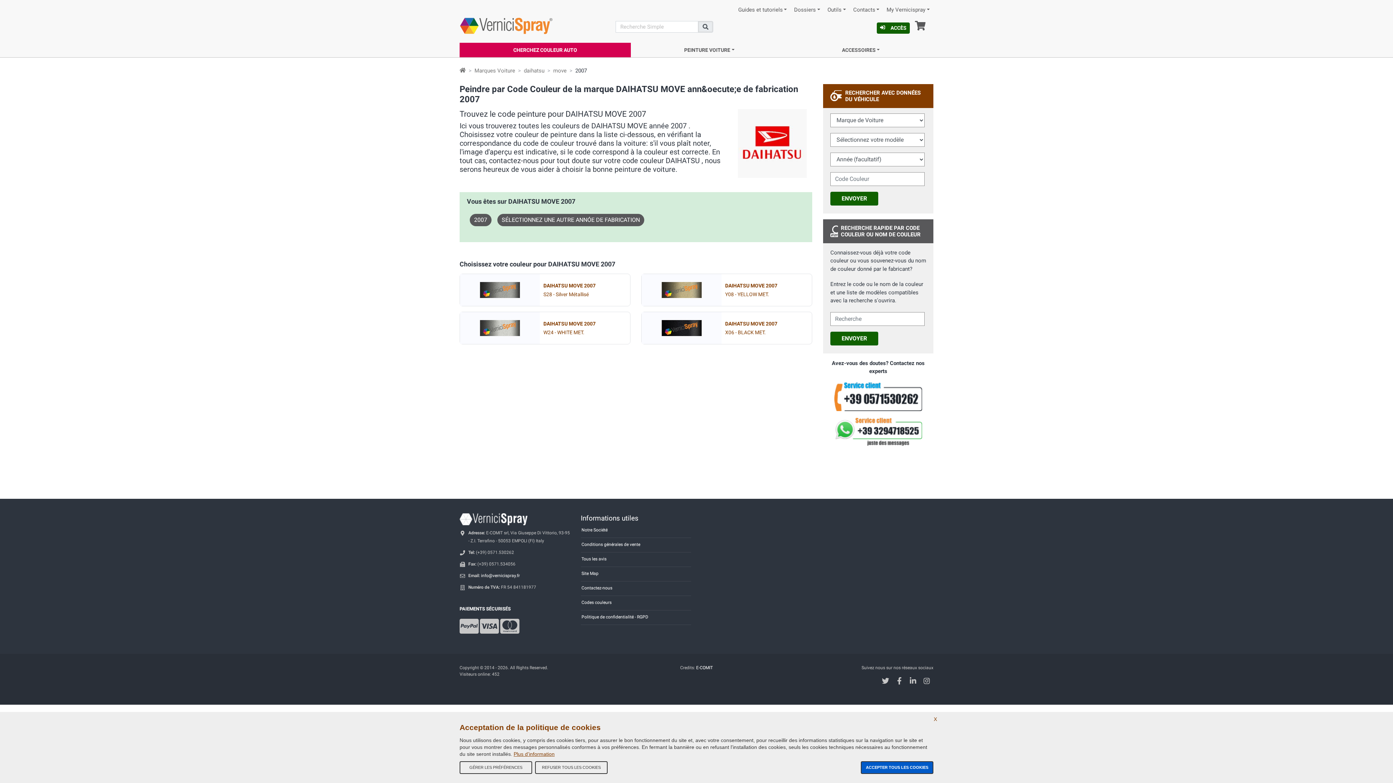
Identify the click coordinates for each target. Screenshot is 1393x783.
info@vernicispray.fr (500, 575)
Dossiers (805, 10)
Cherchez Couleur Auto (545, 50)
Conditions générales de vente (611, 544)
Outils (834, 10)
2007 (480, 219)
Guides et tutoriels (760, 10)
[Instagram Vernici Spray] (927, 681)
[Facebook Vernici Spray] (899, 681)
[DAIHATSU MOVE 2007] (500, 290)
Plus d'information (534, 754)
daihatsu (534, 70)
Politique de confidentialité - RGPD (615, 617)
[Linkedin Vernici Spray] (913, 681)
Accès (899, 28)
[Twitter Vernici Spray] (885, 681)
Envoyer (854, 198)
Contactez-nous (597, 588)
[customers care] (878, 396)
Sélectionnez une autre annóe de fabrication (571, 219)
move (560, 70)
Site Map (590, 573)
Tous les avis (594, 559)
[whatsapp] (878, 432)
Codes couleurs (597, 602)
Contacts (864, 10)
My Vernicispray (906, 10)
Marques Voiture (494, 70)
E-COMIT (704, 667)
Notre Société (595, 530)
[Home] (463, 70)
